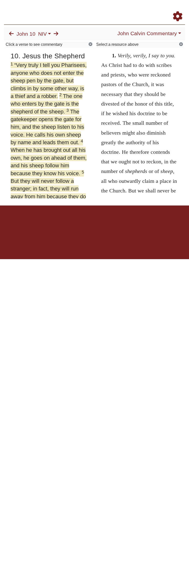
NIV (42, 34)
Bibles (84, 222)
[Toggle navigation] (180, 10)
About (93, 222)
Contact (127, 222)
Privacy (116, 222)
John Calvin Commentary (147, 33)
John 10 (25, 34)
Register (64, 222)
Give (136, 222)
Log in (53, 222)
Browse (75, 222)
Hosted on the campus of (70, 244)
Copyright (104, 222)
